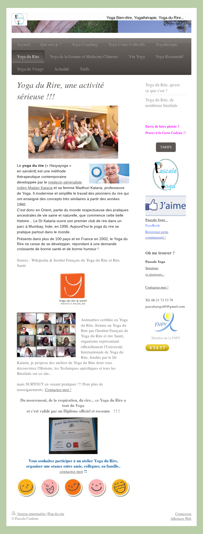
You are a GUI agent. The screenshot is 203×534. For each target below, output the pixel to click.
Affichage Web (180, 518)
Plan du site (56, 513)
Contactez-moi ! (58, 389)
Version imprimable (31, 513)
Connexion (183, 513)
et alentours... (154, 274)
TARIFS (166, 147)
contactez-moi (71, 471)
